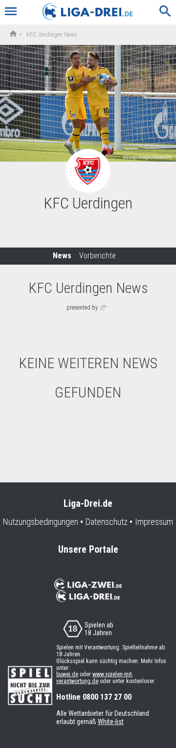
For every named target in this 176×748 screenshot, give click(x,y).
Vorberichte (97, 255)
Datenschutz (107, 522)
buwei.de (67, 674)
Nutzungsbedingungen (40, 522)
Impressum (154, 522)
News (62, 255)
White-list (111, 722)
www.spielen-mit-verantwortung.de (94, 678)
